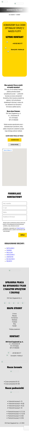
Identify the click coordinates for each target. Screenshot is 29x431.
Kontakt (14, 326)
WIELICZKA (9, 252)
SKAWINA (9, 250)
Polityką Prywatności (21, 228)
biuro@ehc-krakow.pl (17, 49)
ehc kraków (12, 14)
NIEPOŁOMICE (10, 248)
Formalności (14, 318)
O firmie (14, 314)
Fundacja (14, 322)
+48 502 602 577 (17, 43)
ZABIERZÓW (9, 257)
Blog (14, 324)
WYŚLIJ (23, 235)
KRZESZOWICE (10, 255)
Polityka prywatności (14, 329)
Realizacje (14, 320)
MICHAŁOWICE (10, 259)
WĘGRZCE (9, 261)
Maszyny (14, 316)
